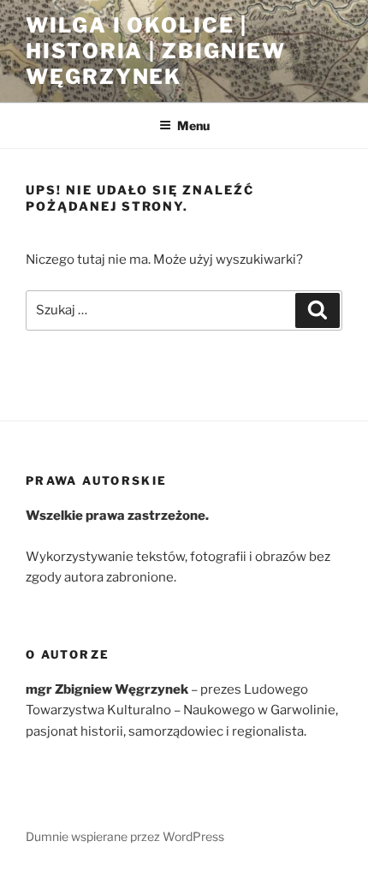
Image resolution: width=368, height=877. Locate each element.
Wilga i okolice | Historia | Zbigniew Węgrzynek (155, 51)
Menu (193, 125)
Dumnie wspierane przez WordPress (125, 836)
